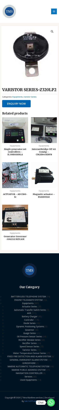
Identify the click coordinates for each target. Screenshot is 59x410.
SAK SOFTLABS (30, 401)
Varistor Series (30, 96)
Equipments (17, 96)
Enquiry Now (16, 103)
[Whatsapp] (51, 402)
